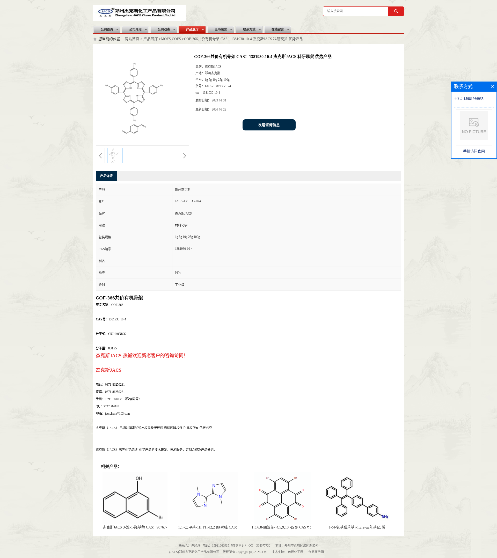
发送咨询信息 (269, 125)
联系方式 (249, 29)
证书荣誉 (221, 29)
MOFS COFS (171, 39)
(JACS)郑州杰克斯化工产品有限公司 (194, 552)
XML (264, 552)
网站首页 (132, 39)
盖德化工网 (295, 552)
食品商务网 (316, 552)
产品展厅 (192, 29)
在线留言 (278, 29)
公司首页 (107, 29)
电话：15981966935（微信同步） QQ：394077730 (236, 545)
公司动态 (164, 29)
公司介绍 (135, 29)
